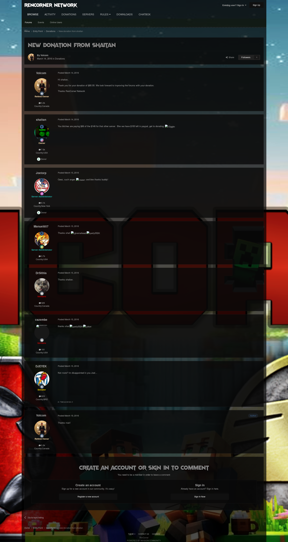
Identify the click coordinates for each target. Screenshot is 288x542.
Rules (104, 14)
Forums (28, 22)
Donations (69, 14)
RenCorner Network (50, 5)
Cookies (156, 534)
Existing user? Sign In (233, 5)
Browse (32, 14)
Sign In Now (199, 496)
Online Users (56, 22)
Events (41, 22)
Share (231, 57)
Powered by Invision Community (144, 540)
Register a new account (88, 496)
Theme (131, 534)
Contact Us (143, 534)
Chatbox (144, 14)
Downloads (124, 14)
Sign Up (256, 4)
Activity (50, 14)
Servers (88, 14)
